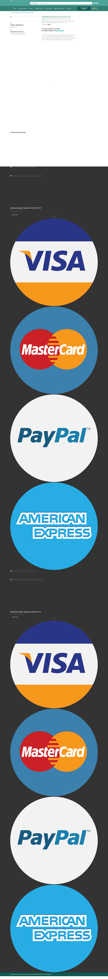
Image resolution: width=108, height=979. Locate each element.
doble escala (71, 21)
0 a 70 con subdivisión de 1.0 (50, 21)
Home (11, 12)
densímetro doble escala (62, 21)
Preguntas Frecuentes (59, 8)
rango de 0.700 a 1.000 (47, 22)
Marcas (31, 8)
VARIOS (69, 19)
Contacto (69, 8)
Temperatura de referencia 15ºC (59, 22)
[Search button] (91, 3)
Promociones (49, 8)
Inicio (15, 8)
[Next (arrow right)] (0, 978)
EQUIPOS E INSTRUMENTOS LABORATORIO (24, 12)
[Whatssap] (95, 3)
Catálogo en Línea (39, 8)
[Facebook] (97, 3)
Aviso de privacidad (47, 974)
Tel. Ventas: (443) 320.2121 (84, 8)
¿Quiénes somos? (23, 8)
